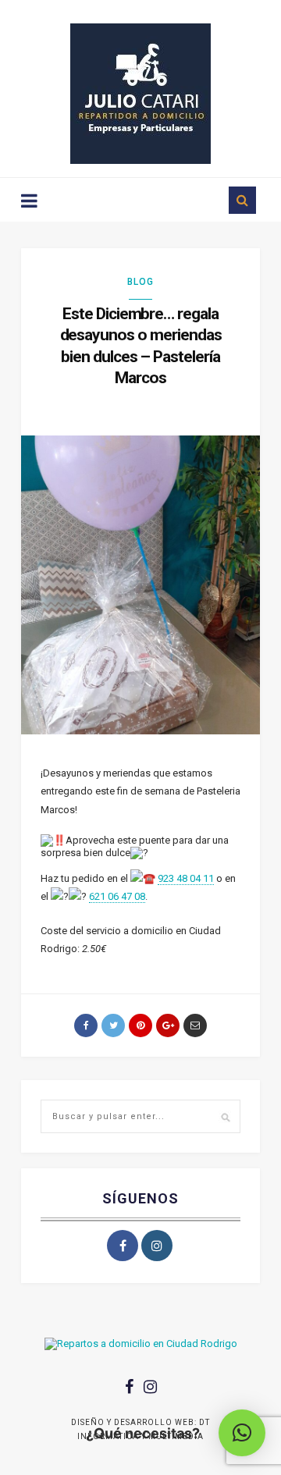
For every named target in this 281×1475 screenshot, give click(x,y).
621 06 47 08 (117, 896)
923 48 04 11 (186, 878)
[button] (242, 1432)
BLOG (140, 281)
